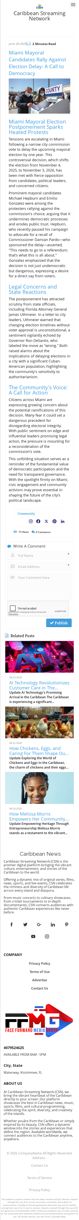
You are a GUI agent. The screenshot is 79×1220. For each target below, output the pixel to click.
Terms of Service (39, 1178)
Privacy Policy (39, 1190)
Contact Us (39, 1165)
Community (26, 513)
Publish (61, 622)
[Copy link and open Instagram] (30, 520)
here (63, 1216)
